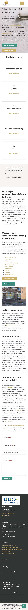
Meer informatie (8, 50)
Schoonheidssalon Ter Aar (9, 545)
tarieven (19, 410)
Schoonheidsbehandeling (11, 263)
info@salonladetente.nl (8, 513)
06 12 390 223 (8, 421)
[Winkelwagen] (22, 3)
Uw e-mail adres (8, 445)
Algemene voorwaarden (10, 607)
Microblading (8, 259)
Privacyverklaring (21, 607)
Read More (14, 572)
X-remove (7, 272)
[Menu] (25, 3)
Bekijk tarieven (8, 284)
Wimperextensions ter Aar (8, 553)
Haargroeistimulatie (10, 274)
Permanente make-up (10, 257)
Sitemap (19, 608)
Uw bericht (7, 460)
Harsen (6, 261)
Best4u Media (13, 608)
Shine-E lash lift (9, 266)
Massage (7, 270)
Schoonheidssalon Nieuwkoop (10, 547)
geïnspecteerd (10, 325)
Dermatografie (8, 268)
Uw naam (6, 437)
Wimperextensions (9, 265)
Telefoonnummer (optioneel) (10, 452)
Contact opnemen (9, 45)
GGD (21, 325)
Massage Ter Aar (6, 551)
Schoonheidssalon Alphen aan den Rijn (12, 549)
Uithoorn (10, 387)
